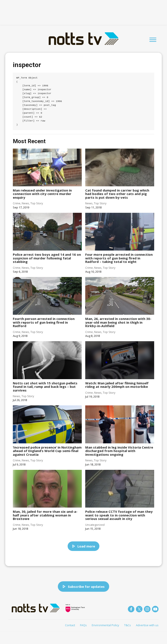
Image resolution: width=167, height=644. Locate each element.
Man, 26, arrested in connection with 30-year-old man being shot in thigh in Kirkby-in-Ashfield (118, 322)
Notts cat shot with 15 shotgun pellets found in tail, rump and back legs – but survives (45, 386)
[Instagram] (147, 609)
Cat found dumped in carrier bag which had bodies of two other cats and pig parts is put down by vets (117, 194)
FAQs (83, 625)
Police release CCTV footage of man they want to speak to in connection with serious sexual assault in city (119, 515)
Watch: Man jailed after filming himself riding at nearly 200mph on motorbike (117, 385)
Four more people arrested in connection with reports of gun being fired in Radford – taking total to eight (119, 258)
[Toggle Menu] (152, 40)
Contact (70, 625)
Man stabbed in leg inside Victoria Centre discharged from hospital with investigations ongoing (119, 451)
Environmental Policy (105, 625)
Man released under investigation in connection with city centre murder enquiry (42, 194)
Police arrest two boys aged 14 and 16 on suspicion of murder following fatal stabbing (47, 258)
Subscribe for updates (86, 586)
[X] (139, 609)
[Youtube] (155, 609)
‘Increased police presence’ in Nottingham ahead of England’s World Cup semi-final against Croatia (47, 451)
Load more (86, 546)
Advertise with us (147, 625)
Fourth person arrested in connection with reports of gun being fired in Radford (44, 322)
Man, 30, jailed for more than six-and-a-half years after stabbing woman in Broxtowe (45, 515)
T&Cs (127, 625)
